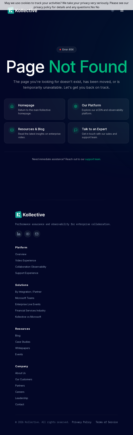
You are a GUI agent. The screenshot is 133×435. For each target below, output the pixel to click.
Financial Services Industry (30, 310)
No (97, 7)
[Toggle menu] (121, 10)
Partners (20, 385)
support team (92, 159)
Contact (19, 404)
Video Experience (25, 260)
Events (19, 354)
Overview (20, 254)
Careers (19, 391)
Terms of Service (107, 422)
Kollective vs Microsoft (28, 316)
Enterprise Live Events (28, 304)
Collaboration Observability (30, 266)
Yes (93, 7)
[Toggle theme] (112, 10)
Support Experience (26, 272)
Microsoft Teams (24, 297)
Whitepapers (22, 348)
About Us (20, 373)
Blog (17, 335)
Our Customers (23, 379)
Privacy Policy (81, 422)
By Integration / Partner (28, 291)
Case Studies (22, 341)
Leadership (21, 398)
